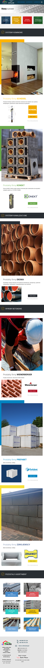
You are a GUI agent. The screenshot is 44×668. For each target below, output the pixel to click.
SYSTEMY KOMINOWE (6, 20)
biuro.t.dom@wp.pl (24, 645)
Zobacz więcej (33, 116)
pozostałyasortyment (38, 20)
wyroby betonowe (27, 20)
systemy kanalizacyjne (16, 20)
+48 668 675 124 (23, 640)
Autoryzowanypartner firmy (11, 1)
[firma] (4, 1)
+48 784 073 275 (23, 642)
